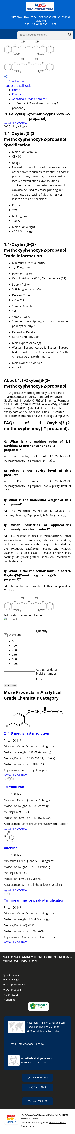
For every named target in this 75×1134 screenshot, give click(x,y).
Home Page (12, 979)
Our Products (13, 989)
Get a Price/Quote (15, 122)
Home (16, 90)
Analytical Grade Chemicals (30, 99)
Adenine (10, 848)
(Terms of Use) (38, 1118)
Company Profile (15, 984)
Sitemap (11, 999)
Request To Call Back (17, 86)
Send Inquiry (17, 81)
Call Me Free (40, 1100)
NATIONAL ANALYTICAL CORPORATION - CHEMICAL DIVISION (40, 20)
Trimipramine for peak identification (34, 900)
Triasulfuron (14, 787)
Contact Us (12, 994)
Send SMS (40, 1087)
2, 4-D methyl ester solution (26, 733)
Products (18, 94)
